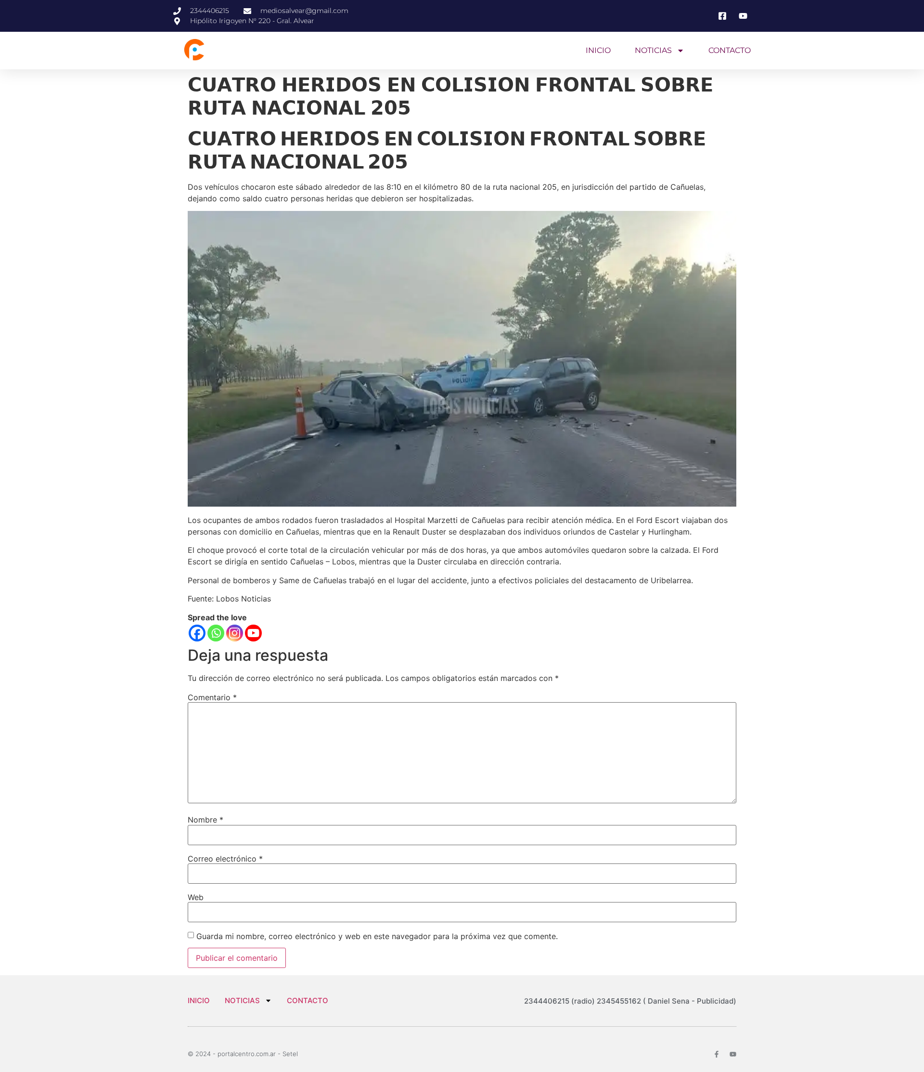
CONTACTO (729, 50)
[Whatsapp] (215, 633)
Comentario (212, 697)
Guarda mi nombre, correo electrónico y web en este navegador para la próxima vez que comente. (377, 936)
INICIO (598, 50)
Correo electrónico (225, 859)
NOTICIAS (653, 50)
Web (196, 897)
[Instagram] (234, 633)
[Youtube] (253, 633)
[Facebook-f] (716, 1054)
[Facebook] (197, 633)
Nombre (205, 820)
